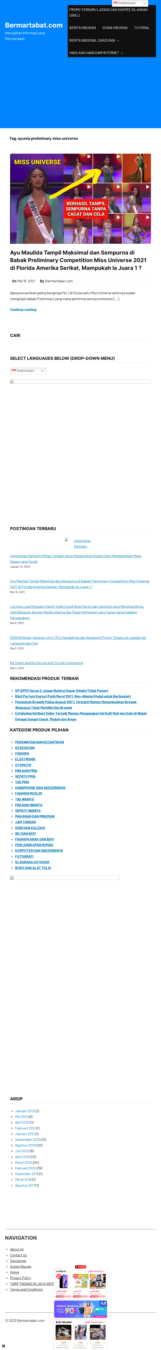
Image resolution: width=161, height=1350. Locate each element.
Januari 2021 (25, 1134)
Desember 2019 (27, 1174)
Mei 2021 (21, 1116)
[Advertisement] (80, 91)
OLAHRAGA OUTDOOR (32, 862)
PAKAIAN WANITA (28, 805)
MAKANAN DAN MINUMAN (35, 816)
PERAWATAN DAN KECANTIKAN (39, 742)
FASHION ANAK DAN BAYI (34, 839)
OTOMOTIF (23, 765)
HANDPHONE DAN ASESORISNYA (40, 787)
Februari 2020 (25, 1168)
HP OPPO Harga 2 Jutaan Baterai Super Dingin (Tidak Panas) (61, 690)
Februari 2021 (25, 1128)
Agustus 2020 (25, 1145)
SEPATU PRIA (25, 776)
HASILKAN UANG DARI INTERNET (94, 52)
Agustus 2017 (25, 1185)
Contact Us (18, 1255)
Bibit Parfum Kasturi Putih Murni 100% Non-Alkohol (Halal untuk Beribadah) (73, 696)
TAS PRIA (22, 782)
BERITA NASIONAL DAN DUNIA (92, 40)
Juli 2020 (22, 1151)
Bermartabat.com (34, 25)
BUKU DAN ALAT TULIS (33, 868)
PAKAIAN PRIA (26, 770)
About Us (17, 1249)
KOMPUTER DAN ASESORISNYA (39, 850)
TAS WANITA (24, 799)
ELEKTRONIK (25, 759)
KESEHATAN (25, 748)
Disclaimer (18, 1261)
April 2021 (22, 1122)
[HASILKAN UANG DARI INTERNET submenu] (122, 53)
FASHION (22, 753)
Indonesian (25, 370)
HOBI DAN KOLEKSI (30, 828)
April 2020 (23, 1157)
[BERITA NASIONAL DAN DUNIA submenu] (118, 41)
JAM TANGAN (25, 822)
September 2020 (28, 1139)
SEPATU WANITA (28, 810)
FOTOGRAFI (24, 856)
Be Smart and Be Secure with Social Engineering (46, 663)
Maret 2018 (23, 1179)
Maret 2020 (23, 1162)
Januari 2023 (25, 1111)
